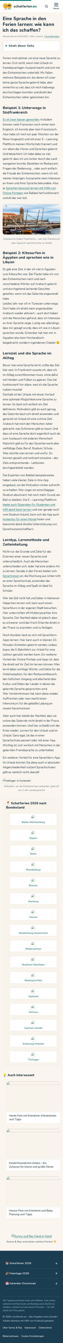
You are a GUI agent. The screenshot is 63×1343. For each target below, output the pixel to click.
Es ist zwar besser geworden (21, 120)
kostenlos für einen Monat (19, 519)
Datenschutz (45, 1327)
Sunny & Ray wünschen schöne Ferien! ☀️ (31, 1241)
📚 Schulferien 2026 (18, 1263)
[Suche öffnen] (46, 6)
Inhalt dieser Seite (21, 46)
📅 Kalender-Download (20, 1283)
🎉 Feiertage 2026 (17, 1273)
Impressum (30, 1327)
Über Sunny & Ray (12, 1327)
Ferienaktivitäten (51, 36)
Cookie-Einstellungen (32, 1336)
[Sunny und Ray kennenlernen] (32, 1236)
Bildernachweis (11, 1336)
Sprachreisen (11, 576)
